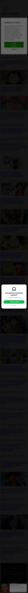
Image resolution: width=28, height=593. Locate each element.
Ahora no (14, 305)
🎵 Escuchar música (14, 302)
